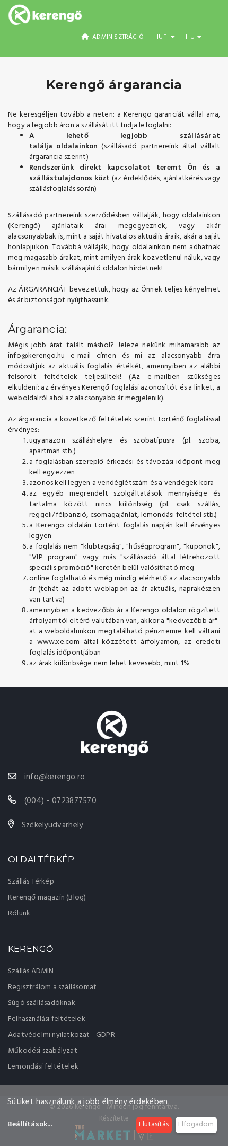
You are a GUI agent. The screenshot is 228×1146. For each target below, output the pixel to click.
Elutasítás (154, 1124)
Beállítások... (29, 1124)
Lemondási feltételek (43, 1067)
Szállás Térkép (31, 882)
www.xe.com (58, 642)
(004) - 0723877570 (60, 801)
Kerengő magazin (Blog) (47, 898)
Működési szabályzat (42, 1051)
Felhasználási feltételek (46, 1019)
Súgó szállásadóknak (41, 1003)
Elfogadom (196, 1124)
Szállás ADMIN (31, 971)
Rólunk (19, 913)
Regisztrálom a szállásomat (52, 987)
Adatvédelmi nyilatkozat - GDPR (61, 1035)
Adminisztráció (117, 37)
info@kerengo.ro (54, 777)
